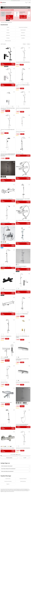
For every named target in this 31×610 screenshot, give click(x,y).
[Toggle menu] (29, 2)
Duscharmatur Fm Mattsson (23, 478)
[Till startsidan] (3, 2)
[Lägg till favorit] (4, 12)
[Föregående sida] (20, 458)
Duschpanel (7, 32)
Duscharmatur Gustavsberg (7, 481)
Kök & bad (2, 22)
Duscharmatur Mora (7, 478)
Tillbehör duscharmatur (8, 40)
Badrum (6, 22)
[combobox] (24, 458)
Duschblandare (8, 35)
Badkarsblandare (23, 35)
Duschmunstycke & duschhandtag (23, 27)
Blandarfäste (23, 32)
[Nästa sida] (29, 458)
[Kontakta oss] (26, 2)
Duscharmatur (10, 22)
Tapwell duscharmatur (23, 481)
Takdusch (8, 27)
